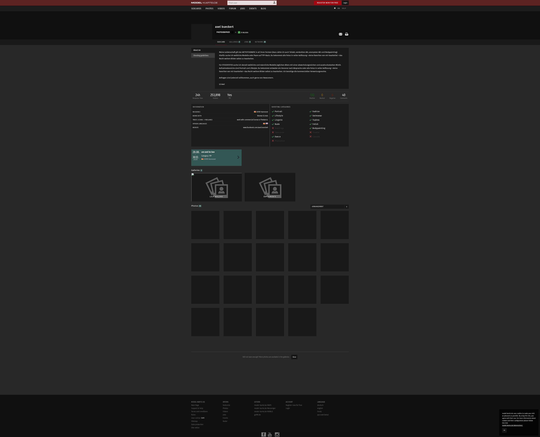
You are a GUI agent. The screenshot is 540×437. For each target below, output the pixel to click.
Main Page (195, 405)
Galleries (234, 42)
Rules (193, 415)
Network (260, 42)
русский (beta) (323, 415)
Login (345, 3)
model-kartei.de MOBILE (263, 412)
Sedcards (196, 8)
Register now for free (327, 3)
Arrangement (317, 207)
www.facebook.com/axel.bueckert (255, 127)
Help (344, 8)
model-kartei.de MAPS (262, 405)
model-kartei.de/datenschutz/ (512, 425)
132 (312, 96)
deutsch (320, 405)
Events (253, 8)
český (319, 412)
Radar (225, 421)
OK (504, 430)
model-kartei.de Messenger (265, 408)
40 (343, 96)
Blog (263, 8)
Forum (232, 8)
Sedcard (221, 42)
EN (339, 8)
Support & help (197, 408)
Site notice (195, 428)
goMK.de (257, 415)
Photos (209, 8)
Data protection (197, 424)
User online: (197, 418)
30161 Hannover (262, 112)
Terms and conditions (199, 412)
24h (198, 96)
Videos (221, 8)
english (320, 408)
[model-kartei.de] (204, 3)
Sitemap (194, 421)
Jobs (242, 8)
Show (294, 357)
